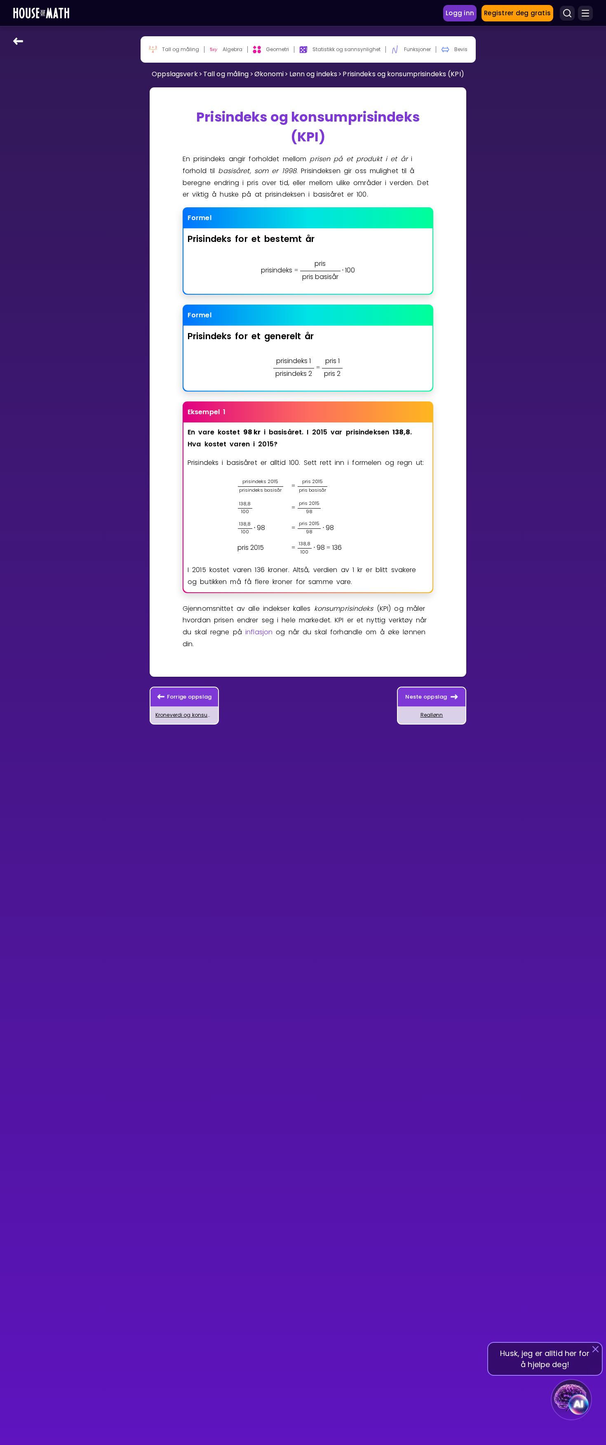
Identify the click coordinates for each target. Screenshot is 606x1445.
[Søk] (567, 13)
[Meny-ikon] (585, 13)
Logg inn (460, 13)
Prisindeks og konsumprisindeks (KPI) (403, 74)
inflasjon (258, 632)
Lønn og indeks (313, 74)
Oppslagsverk (174, 74)
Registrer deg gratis (517, 13)
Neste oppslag (426, 697)
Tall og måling (226, 74)
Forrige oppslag (189, 697)
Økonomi (269, 74)
